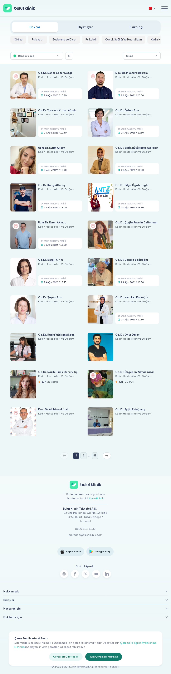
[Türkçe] (152, 8)
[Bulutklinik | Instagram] (64, 574)
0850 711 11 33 (85, 528)
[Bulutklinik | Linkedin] (107, 574)
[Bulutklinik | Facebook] (75, 574)
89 (94, 455)
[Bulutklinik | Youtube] (96, 574)
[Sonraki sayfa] (107, 455)
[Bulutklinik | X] (85, 574)
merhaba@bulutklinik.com (86, 535)
